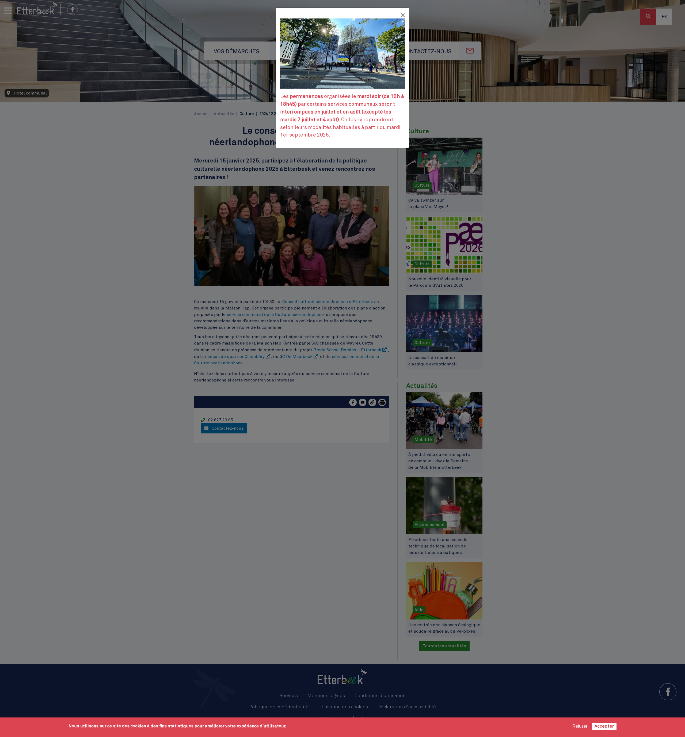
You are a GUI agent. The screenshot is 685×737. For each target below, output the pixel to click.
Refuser (579, 726)
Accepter (604, 726)
